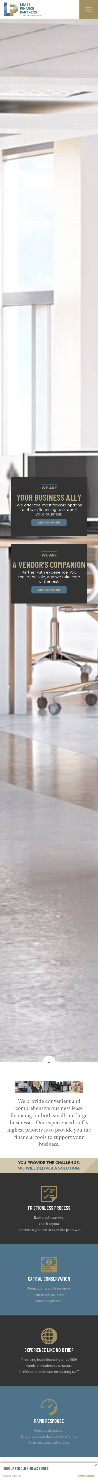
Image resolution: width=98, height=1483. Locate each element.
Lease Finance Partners (22, 9)
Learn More (49, 591)
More (49, 1200)
